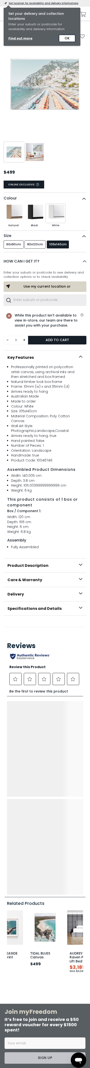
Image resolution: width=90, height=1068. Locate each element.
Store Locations (56, 880)
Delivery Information (18, 880)
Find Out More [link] (37, 1057)
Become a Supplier (58, 926)
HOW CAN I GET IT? (21, 261)
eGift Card (52, 918)
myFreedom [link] (34, 944)
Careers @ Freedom (58, 903)
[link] (45, 626)
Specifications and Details (34, 608)
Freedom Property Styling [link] (45, 1048)
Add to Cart (57, 340)
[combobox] (45, 300)
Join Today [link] (34, 954)
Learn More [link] (34, 995)
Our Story (51, 888)
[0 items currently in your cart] (81, 14)
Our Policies (53, 934)
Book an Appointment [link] (44, 974)
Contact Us (53, 911)
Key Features (20, 357)
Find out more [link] (20, 38)
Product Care (14, 900)
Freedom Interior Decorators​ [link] (47, 986)
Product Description (27, 565)
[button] (45, 261)
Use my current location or (47, 286)
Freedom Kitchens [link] (39, 965)
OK (67, 38)
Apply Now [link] (34, 1037)
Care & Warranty (24, 580)
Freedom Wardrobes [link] (41, 1007)
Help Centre (13, 908)
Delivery (15, 594)
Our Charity (53, 895)
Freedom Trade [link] (37, 1027)
